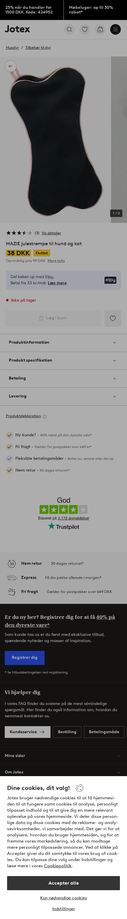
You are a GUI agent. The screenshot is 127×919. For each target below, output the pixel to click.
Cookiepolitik (57, 865)
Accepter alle (63, 883)
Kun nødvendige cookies (63, 897)
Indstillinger (63, 908)
